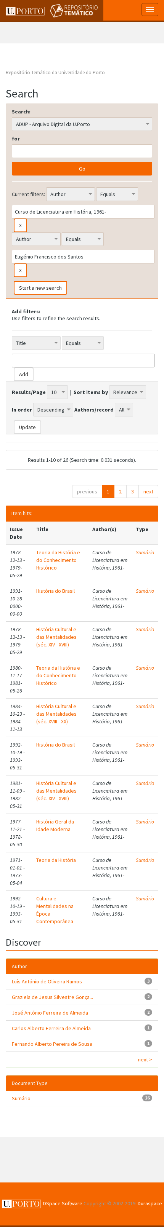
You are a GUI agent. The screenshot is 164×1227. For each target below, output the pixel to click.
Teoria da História (56, 860)
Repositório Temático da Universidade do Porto (55, 72)
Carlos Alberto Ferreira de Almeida (51, 1028)
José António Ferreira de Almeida (50, 1012)
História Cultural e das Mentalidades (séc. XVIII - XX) (56, 714)
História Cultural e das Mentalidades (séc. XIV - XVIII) (56, 637)
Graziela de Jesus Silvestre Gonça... (52, 997)
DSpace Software (62, 1203)
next (148, 491)
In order (22, 409)
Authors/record (94, 409)
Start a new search (40, 287)
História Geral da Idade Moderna (55, 825)
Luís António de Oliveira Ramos (47, 981)
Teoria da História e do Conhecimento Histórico (58, 560)
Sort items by (91, 392)
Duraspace (150, 1203)
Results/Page (29, 392)
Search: (21, 111)
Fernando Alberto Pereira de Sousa (52, 1043)
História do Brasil (55, 590)
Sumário (145, 552)
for (16, 138)
